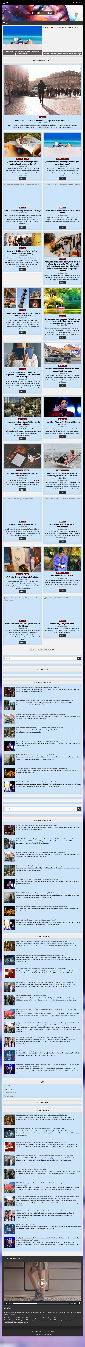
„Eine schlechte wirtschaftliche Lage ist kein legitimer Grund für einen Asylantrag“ (22, 163)
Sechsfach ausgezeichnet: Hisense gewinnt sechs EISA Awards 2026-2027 (40, 955)
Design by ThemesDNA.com (42, 1334)
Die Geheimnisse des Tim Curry (62, 576)
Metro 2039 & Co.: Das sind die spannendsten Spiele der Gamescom (38, 755)
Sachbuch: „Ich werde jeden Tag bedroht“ (22, 524)
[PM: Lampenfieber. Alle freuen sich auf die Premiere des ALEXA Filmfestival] (9, 978)
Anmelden (7, 1086)
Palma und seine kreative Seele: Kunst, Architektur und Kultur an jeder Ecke (23, 314)
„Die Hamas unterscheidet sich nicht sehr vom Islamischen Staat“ (22, 474)
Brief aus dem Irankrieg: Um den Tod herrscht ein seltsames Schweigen (22, 423)
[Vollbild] (79, 1303)
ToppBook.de (7, 1308)
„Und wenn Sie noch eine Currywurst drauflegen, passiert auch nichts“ (62, 163)
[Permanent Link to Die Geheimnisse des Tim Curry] (62, 559)
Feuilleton (63, 366)
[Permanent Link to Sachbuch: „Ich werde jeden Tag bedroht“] (22, 509)
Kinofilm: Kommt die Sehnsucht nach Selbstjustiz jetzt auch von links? (42, 120)
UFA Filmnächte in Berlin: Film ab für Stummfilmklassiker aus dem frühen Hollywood (44, 982)
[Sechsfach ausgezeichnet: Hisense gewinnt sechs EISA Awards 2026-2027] (9, 964)
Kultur (43, 117)
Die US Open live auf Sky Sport (26, 1051)
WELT (27, 159)
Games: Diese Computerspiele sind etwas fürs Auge (22, 54)
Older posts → (49, 649)
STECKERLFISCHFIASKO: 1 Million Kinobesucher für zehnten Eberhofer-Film (41, 941)
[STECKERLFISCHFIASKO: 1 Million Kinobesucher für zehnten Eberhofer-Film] (9, 951)
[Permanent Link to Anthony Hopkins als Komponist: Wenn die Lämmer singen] (62, 195)
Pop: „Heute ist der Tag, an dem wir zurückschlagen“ (62, 525)
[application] (42, 1283)
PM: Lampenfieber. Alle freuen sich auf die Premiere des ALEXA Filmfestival (41, 968)
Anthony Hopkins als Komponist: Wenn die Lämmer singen (62, 52)
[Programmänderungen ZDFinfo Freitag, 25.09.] (9, 1005)
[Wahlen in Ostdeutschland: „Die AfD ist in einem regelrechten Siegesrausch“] (9, 723)
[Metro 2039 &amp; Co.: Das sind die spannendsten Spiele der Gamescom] (9, 764)
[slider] (41, 1303)
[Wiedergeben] (6, 1303)
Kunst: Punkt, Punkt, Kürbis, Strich (62, 624)
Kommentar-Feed (10, 1092)
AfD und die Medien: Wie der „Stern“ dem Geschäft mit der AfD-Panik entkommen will (44, 700)
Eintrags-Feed (9, 1089)
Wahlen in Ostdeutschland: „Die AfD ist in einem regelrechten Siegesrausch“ (62, 370)
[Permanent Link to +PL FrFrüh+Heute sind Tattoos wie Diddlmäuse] (22, 559)
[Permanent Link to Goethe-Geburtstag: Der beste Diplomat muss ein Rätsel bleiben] (22, 608)
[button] (42, 1283)
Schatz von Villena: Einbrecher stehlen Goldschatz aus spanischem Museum (41, 768)
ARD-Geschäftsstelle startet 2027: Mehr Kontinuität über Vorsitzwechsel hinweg (42, 1037)
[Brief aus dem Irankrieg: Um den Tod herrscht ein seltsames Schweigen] (9, 737)
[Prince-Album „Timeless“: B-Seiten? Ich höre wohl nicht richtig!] (9, 750)
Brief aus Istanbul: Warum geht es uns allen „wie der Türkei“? (36, 782)
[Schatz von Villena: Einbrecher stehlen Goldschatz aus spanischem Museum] (9, 777)
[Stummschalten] (75, 1303)
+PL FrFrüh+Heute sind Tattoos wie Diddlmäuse (22, 577)
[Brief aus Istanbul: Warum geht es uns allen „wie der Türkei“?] (9, 791)
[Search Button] (42, 1327)
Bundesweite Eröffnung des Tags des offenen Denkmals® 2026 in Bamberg (23, 252)
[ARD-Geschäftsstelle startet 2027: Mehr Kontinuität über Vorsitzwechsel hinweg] (9, 1046)
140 (42, 649)
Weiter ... (23, 178)
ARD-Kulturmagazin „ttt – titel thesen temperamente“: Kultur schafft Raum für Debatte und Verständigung (23, 374)
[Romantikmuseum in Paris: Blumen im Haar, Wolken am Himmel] (9, 696)
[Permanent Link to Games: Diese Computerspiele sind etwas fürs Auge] (22, 195)
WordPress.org (9, 1096)
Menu (6, 3)
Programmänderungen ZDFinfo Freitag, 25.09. (31, 995)
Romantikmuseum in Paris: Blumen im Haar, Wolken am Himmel (37, 687)
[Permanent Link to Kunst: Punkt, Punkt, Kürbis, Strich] (62, 608)
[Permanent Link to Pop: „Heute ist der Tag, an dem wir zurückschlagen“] (62, 509)
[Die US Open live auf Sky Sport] (9, 1060)
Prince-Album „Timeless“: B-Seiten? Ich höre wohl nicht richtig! (62, 423)
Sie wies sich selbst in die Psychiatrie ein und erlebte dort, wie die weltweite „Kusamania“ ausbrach (62, 475)
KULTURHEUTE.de (42, 13)
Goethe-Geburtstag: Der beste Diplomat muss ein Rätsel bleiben (22, 625)
